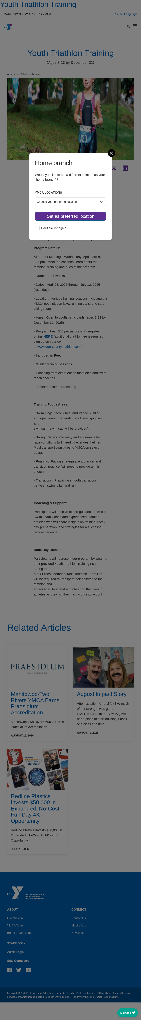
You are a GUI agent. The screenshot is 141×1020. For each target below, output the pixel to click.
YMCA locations (48, 192)
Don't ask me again (53, 228)
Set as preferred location (70, 216)
